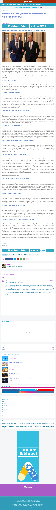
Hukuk (4, 414)
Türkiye (37, 254)
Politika (26, 254)
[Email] (24, 259)
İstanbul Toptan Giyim (22, 500)
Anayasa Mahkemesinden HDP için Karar (18, 368)
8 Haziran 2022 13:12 (50, 280)
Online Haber (6, 399)
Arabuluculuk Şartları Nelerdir (16, 362)
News (28, 501)
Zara (8, 264)
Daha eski (52, 318)
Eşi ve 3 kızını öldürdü (14, 373)
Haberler (20, 254)
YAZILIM (28, 349)
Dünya (9, 10)
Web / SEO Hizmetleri (7, 4)
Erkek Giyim (35, 500)
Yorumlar (17, 354)
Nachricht (21, 501)
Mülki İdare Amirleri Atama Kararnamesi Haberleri (21, 378)
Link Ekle (39, 4)
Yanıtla (7, 294)
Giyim (20, 503)
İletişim (33, 508)
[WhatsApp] (21, 259)
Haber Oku (5, 405)
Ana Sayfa (4, 10)
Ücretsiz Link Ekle (31, 4)
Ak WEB (28, 332)
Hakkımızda (26, 508)
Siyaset (31, 254)
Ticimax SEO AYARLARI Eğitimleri (16, 357)
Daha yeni (4, 318)
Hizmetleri (19, 4)
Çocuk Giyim (26, 504)
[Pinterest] (18, 259)
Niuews (16, 501)
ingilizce (14, 496)
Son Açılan (10, 354)
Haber (15, 254)
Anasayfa (19, 508)
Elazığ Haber (6, 401)
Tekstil (20, 504)
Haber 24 (5, 409)
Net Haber (5, 403)
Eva (6, 280)
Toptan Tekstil (24, 505)
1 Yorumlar (19, 20)
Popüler (4, 354)
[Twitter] (15, 259)
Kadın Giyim (30, 500)
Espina (31, 501)
